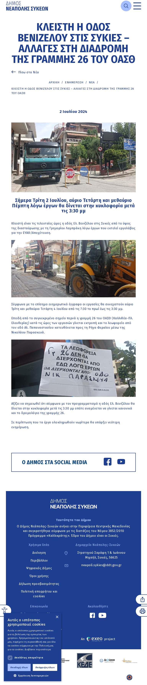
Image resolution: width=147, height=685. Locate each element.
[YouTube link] (121, 462)
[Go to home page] (27, 6)
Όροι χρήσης (39, 576)
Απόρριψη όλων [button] (45, 667)
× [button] (57, 617)
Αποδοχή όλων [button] (19, 667)
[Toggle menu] (137, 6)
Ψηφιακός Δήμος (39, 568)
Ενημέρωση (74, 82)
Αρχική (54, 82)
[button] (32, 675)
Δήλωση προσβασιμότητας (39, 584)
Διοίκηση (39, 552)
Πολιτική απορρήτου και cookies (39, 594)
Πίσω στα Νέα (28, 72)
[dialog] (32, 647)
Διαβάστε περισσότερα (38, 649)
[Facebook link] (107, 462)
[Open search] (126, 6)
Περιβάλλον (39, 560)
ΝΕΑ (92, 82)
